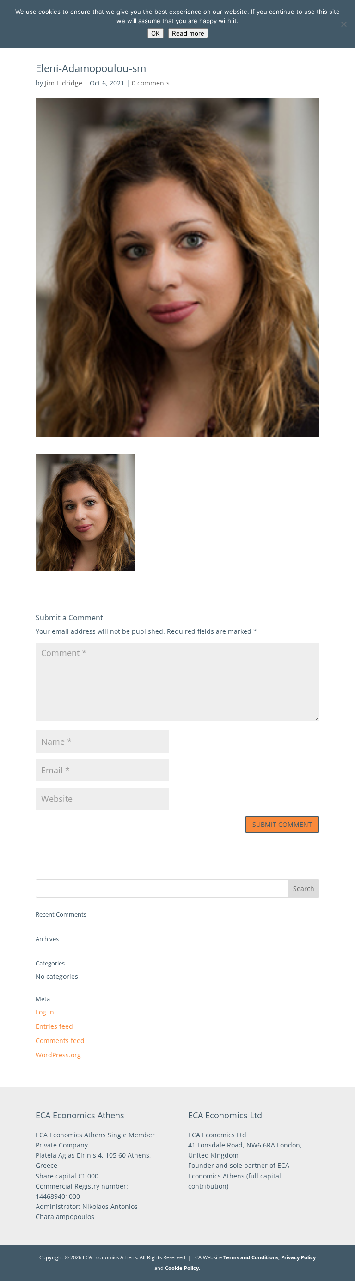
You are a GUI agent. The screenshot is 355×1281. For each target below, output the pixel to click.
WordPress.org (58, 1054)
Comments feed (60, 1040)
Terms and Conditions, (251, 1257)
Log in (45, 1012)
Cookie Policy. (182, 1267)
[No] (343, 24)
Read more (188, 33)
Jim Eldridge (63, 83)
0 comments (151, 83)
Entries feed (54, 1026)
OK (155, 33)
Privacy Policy (298, 1257)
